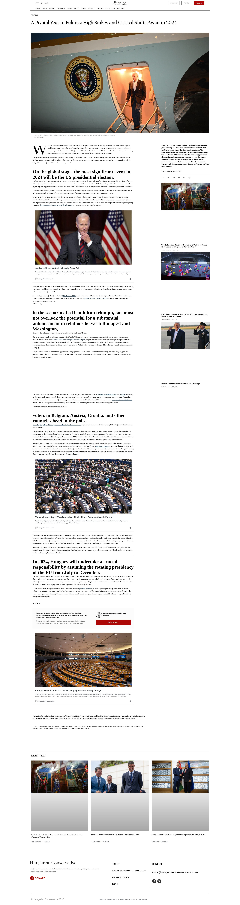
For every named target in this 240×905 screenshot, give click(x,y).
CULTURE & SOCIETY (73, 8)
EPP (79, 726)
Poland (122, 394)
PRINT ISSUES (121, 8)
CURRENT (45, 8)
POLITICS (52, 8)
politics (56, 728)
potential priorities (85, 589)
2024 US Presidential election (45, 726)
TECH (113, 8)
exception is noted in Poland (122, 400)
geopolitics (120, 726)
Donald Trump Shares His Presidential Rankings (180, 384)
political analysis (48, 728)
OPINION (83, 8)
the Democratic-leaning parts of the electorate (56, 205)
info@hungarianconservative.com (175, 872)
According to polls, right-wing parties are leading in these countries (57, 425)
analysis (57, 726)
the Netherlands (110, 394)
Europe (83, 726)
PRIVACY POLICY (120, 877)
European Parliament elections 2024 (97, 726)
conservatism (64, 726)
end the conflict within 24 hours (95, 298)
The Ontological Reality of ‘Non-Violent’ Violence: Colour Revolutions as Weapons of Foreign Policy (184, 246)
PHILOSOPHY (61, 8)
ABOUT (38, 8)
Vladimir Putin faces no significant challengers (68, 340)
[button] (163, 178)
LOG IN (115, 884)
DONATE (40, 878)
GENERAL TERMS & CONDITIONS (129, 870)
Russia (65, 728)
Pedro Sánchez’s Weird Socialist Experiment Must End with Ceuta (115, 835)
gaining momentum (101, 446)
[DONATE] (32, 878)
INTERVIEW (91, 8)
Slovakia (101, 394)
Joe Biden (127, 726)
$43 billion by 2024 (69, 296)
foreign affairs (112, 726)
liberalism (134, 726)
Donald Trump (73, 726)
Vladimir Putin (85, 728)
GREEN (107, 8)
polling (61, 728)
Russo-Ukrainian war (74, 728)
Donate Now (113, 622)
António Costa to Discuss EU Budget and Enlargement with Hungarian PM (178, 835)
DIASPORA (100, 8)
